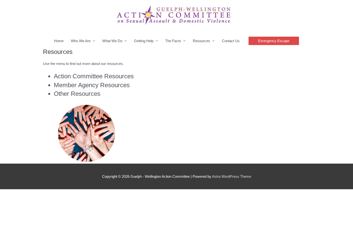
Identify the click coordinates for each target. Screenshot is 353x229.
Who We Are (81, 41)
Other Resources (77, 93)
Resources (201, 41)
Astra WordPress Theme (231, 176)
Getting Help (143, 41)
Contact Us (231, 41)
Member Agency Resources (92, 85)
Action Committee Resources (94, 76)
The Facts (173, 41)
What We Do (112, 41)
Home (59, 41)
